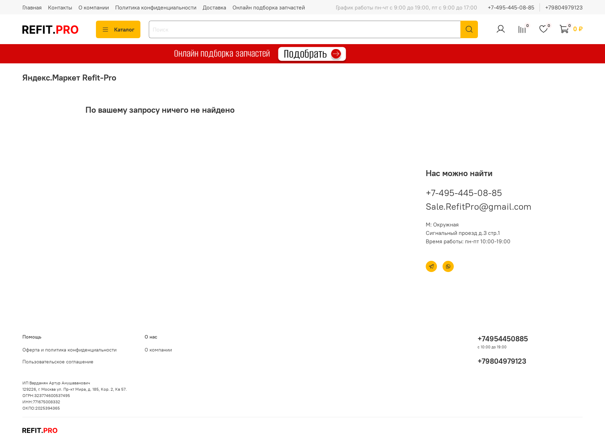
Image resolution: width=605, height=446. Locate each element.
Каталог (124, 29)
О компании (93, 7)
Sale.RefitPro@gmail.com (478, 206)
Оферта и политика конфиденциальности (69, 350)
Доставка (214, 7)
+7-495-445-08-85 (511, 7)
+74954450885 (503, 338)
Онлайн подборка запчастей (268, 7)
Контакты (60, 7)
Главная (32, 7)
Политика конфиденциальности (155, 7)
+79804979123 (564, 7)
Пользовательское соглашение (57, 361)
